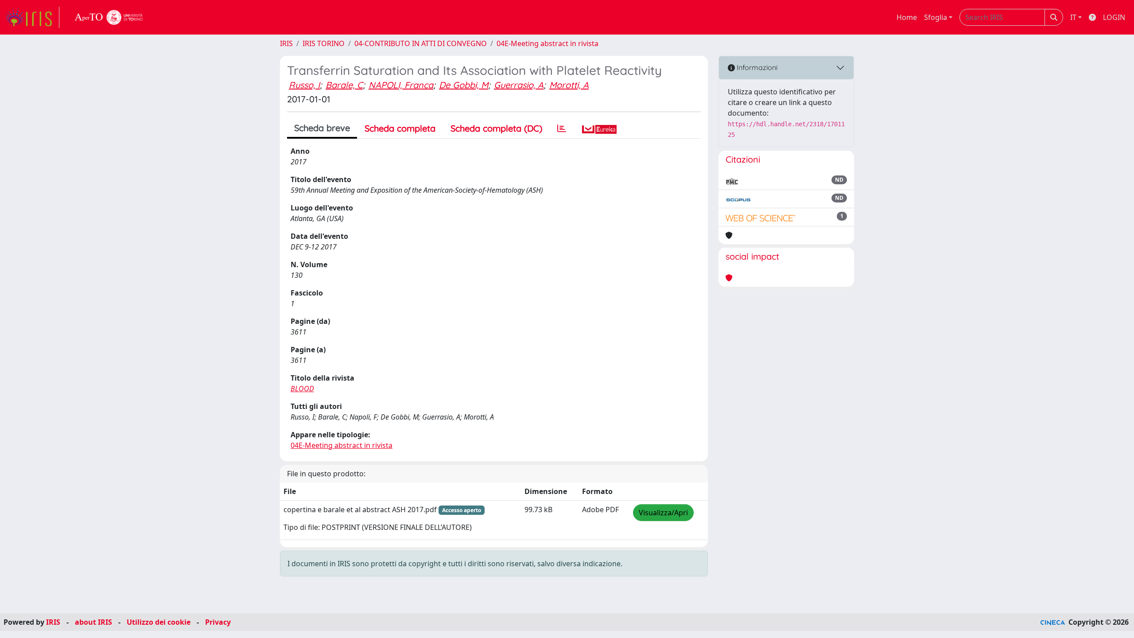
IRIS (286, 43)
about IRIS (93, 622)
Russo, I (304, 84)
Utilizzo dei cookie (158, 622)
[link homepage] (32, 17)
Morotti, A (569, 84)
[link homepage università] (108, 17)
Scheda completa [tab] (400, 128)
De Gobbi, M (463, 84)
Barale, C (344, 84)
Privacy (218, 622)
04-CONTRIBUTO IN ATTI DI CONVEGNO (420, 43)
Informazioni (756, 67)
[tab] (562, 128)
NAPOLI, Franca (401, 84)
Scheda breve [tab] (322, 127)
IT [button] (1073, 17)
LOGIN (1114, 17)
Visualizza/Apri (663, 512)
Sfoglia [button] (935, 17)
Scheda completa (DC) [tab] (496, 128)
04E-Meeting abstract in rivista (547, 43)
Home (907, 17)
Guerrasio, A (519, 84)
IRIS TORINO (324, 43)
